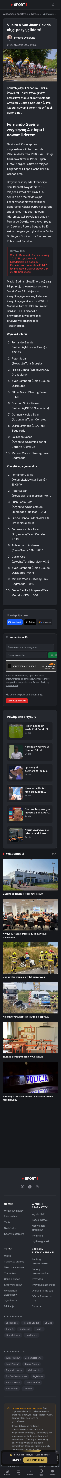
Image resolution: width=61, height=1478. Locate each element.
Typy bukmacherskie (43, 1228)
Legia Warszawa (33, 1301)
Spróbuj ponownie (17, 700)
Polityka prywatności (29, 1409)
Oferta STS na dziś (42, 1233)
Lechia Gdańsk (33, 1325)
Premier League (31, 1266)
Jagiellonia (38, 1319)
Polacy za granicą (14, 1204)
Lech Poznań (12, 1307)
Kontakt (43, 1409)
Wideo (7, 1199)
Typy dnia (37, 1222)
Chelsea (28, 1332)
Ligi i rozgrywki (40, 1184)
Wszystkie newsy (14, 1153)
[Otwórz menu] (4, 4)
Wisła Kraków (13, 1301)
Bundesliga (24, 1272)
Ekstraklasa (12, 1266)
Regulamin (13, 1409)
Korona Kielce (13, 1325)
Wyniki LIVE (38, 1157)
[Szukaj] (53, 4)
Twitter (32, 622)
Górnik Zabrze (31, 1307)
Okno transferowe (14, 1210)
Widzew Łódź (35, 1313)
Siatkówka (10, 1171)
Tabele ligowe (40, 1163)
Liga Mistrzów (13, 1278)
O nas (2, 1409)
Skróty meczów (13, 1228)
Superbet (37, 1249)
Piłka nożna (10, 1159)
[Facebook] (30, 1130)
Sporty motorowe (14, 1177)
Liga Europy (31, 1278)
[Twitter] (22, 1130)
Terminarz (37, 1178)
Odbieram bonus (35, 1460)
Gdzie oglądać (12, 1222)
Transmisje (10, 1216)
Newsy (35, 13)
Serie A (10, 1272)
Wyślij (54, 655)
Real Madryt (12, 1332)
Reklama (55, 1409)
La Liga (48, 1266)
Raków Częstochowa (16, 1319)
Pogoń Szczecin (14, 1313)
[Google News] (37, 1130)
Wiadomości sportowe (15, 13)
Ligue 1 (39, 1272)
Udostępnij (16, 622)
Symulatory (10, 1243)
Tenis (7, 1165)
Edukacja (9, 1249)
